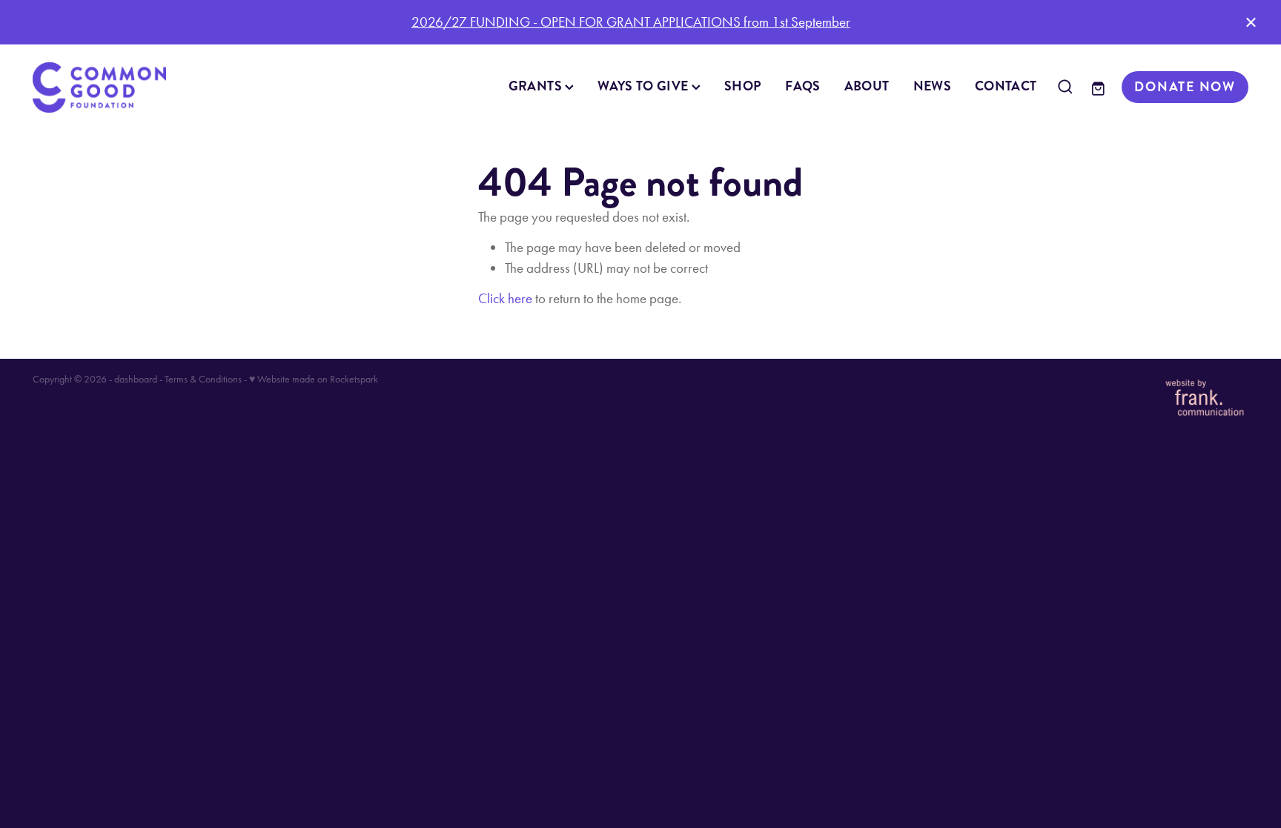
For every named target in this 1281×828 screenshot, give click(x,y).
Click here (505, 298)
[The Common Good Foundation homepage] (154, 87)
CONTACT (1006, 86)
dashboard (135, 379)
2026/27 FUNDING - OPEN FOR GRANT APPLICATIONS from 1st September (630, 21)
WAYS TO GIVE (645, 86)
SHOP (742, 86)
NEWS (932, 86)
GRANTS (537, 86)
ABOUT (867, 86)
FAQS (802, 86)
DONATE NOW (1185, 86)
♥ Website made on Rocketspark (313, 379)
